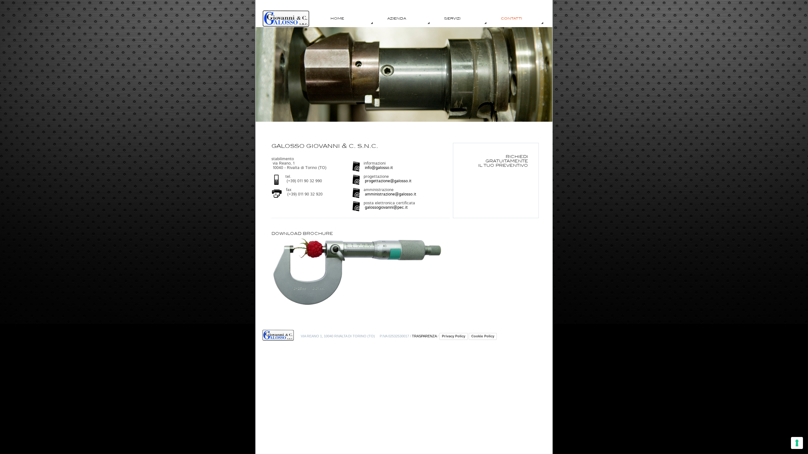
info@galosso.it (378, 168)
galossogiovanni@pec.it (386, 208)
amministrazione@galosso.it (390, 194)
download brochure (302, 233)
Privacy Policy (453, 336)
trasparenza (424, 336)
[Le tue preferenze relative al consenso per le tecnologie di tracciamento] (797, 443)
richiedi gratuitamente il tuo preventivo (503, 161)
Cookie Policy (482, 336)
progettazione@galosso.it (388, 181)
